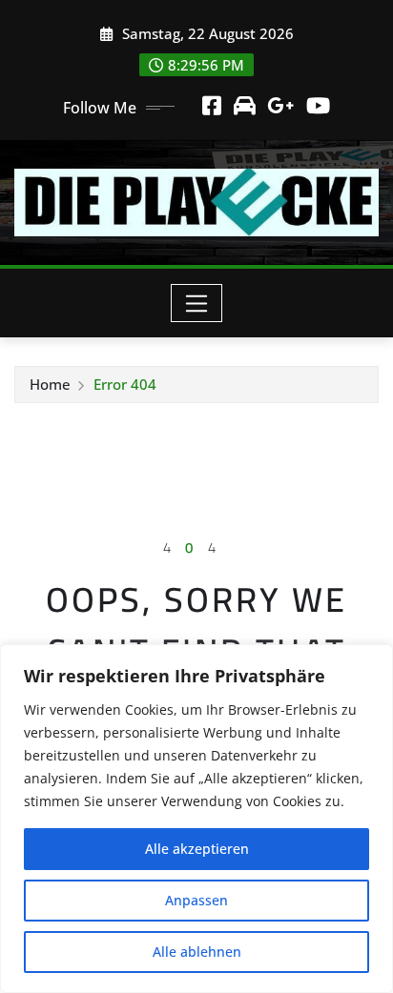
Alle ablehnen (197, 951)
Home (50, 384)
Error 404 (124, 384)
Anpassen (196, 900)
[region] (196, 818)
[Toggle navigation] (197, 303)
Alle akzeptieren (197, 849)
